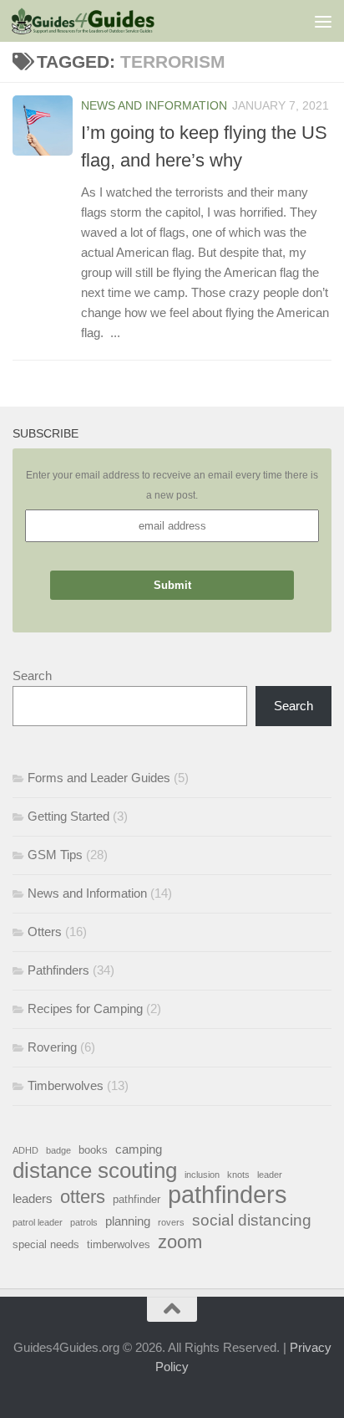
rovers (171, 1222)
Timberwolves (66, 1085)
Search (32, 675)
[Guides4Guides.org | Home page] (107, 21)
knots (238, 1175)
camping (138, 1149)
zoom (180, 1242)
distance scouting (95, 1170)
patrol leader (38, 1222)
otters (82, 1197)
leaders (33, 1198)
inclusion (202, 1175)
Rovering (52, 1047)
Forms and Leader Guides (99, 777)
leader (269, 1175)
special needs (46, 1244)
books (93, 1150)
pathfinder (136, 1199)
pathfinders (227, 1195)
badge (58, 1150)
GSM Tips (55, 854)
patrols (84, 1222)
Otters (45, 931)
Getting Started (68, 816)
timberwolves (118, 1244)
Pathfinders (58, 970)
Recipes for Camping (85, 1008)
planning (127, 1221)
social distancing (251, 1220)
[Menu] (323, 21)
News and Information (154, 105)
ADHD (25, 1150)
